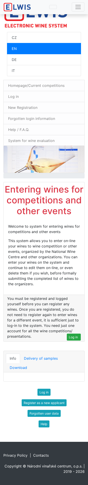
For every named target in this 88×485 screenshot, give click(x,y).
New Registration (22, 107)
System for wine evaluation (31, 140)
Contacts (41, 455)
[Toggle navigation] (78, 6)
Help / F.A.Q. (18, 129)
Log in (13, 96)
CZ (14, 37)
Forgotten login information (31, 118)
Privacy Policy (15, 455)
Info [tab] (13, 358)
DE (14, 59)
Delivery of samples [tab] (41, 358)
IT (13, 70)
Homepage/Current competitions (36, 85)
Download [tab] (18, 367)
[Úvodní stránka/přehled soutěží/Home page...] (44, 14)
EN (14, 48)
